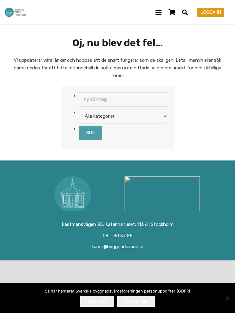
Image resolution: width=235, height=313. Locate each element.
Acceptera (97, 301)
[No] (227, 298)
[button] (158, 12)
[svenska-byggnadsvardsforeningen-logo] (15, 12)
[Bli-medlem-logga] (162, 194)
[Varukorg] (172, 12)
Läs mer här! (136, 301)
